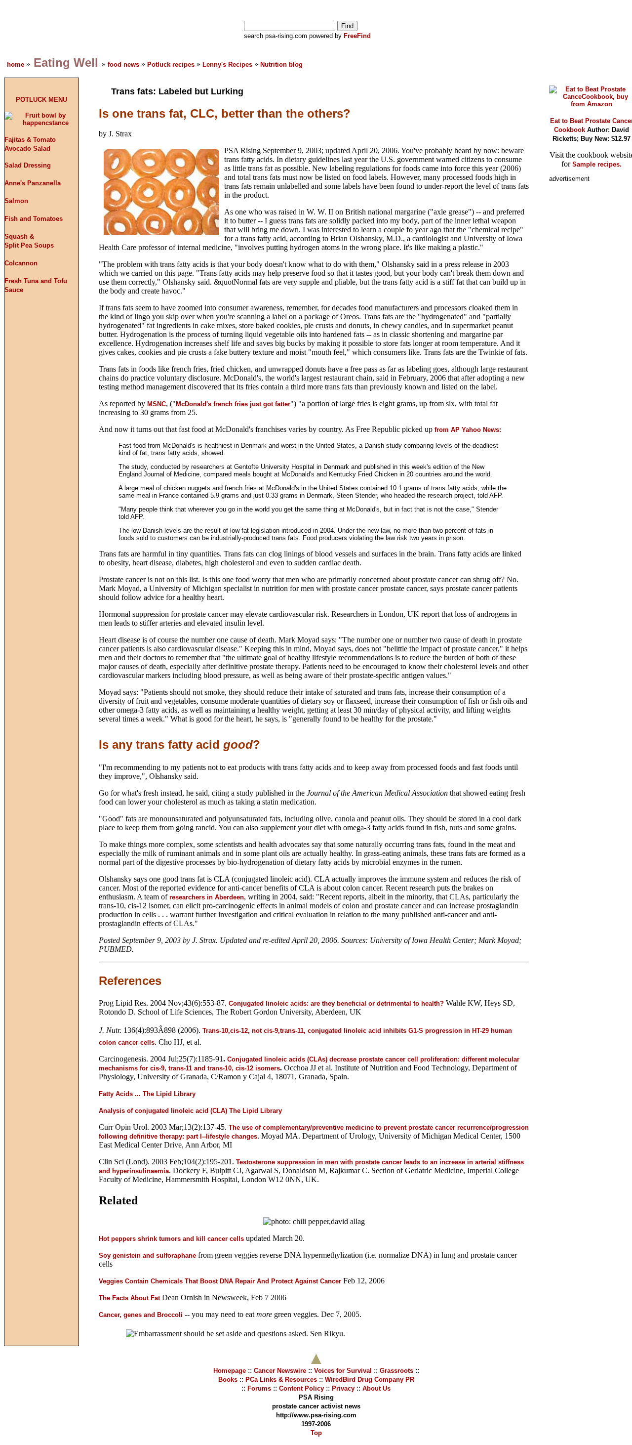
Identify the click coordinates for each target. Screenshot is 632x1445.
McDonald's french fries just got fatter (233, 404)
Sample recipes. (597, 164)
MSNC (156, 404)
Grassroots (396, 1370)
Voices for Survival (343, 1370)
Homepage (229, 1370)
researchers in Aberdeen (206, 897)
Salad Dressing (27, 165)
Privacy (343, 1388)
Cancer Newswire (280, 1370)
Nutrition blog (281, 64)
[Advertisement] (588, 337)
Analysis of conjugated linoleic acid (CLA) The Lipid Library (190, 1110)
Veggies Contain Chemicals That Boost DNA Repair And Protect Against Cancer (220, 1281)
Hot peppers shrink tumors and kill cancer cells (171, 1238)
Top (316, 1433)
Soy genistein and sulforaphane (147, 1255)
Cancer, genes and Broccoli (142, 1314)
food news (123, 64)
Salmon (16, 201)
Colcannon (21, 263)
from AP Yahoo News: (467, 429)
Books (227, 1379)
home (16, 64)
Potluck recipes (172, 64)
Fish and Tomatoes (33, 218)
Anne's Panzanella (32, 183)
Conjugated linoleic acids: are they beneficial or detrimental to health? (336, 1003)
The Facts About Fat (129, 1298)
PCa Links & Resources (281, 1379)
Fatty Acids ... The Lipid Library (147, 1094)
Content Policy (301, 1388)
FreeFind (356, 36)
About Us (376, 1388)
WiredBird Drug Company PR (369, 1379)
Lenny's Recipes (227, 64)
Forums (259, 1388)
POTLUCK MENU (41, 99)
